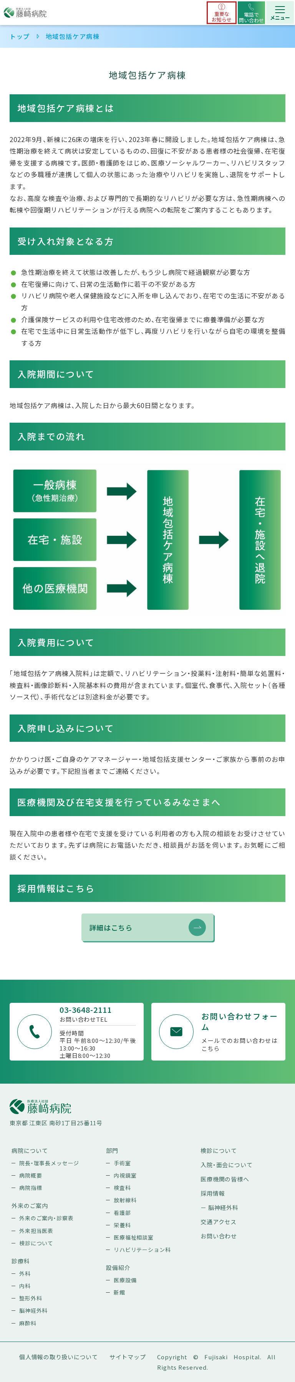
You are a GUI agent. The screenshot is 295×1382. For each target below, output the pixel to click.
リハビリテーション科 (142, 1249)
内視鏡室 (125, 1175)
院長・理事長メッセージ (49, 1163)
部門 (112, 1150)
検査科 (122, 1187)
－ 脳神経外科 (220, 1207)
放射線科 (125, 1200)
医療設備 (125, 1280)
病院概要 (30, 1175)
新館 (119, 1292)
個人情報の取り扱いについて (58, 1357)
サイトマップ (127, 1357)
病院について (30, 1150)
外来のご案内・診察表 (46, 1218)
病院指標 (30, 1187)
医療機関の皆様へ (225, 1179)
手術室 (122, 1163)
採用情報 (213, 1193)
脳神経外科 (33, 1310)
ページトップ (259, 1355)
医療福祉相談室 (134, 1237)
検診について (36, 1243)
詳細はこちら (111, 927)
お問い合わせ (219, 1236)
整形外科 (30, 1298)
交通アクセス (219, 1222)
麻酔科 (27, 1323)
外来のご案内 (30, 1205)
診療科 (21, 1261)
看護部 (122, 1212)
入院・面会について (227, 1165)
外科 (25, 1273)
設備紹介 (118, 1267)
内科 (25, 1286)
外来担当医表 (36, 1231)
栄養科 (122, 1225)
